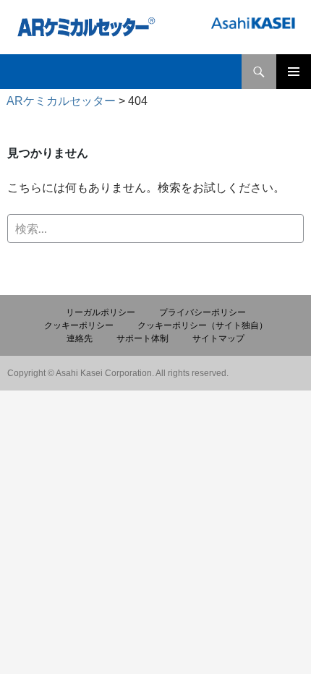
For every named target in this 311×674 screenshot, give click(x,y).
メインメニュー (293, 71)
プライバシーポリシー (202, 312)
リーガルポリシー (100, 312)
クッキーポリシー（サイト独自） (202, 325)
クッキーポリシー (79, 325)
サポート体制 (142, 338)
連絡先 (80, 338)
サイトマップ (218, 338)
